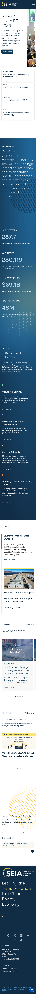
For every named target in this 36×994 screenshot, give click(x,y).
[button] (15, 696)
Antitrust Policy (27, 987)
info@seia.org (11, 971)
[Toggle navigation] (33, 4)
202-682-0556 (12, 969)
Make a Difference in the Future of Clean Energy (17, 112)
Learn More (7, 51)
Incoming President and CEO (15, 99)
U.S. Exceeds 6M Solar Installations (17, 86)
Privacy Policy (16, 987)
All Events (29, 713)
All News (30, 625)
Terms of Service (6, 987)
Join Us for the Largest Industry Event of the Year (16, 74)
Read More (9, 559)
